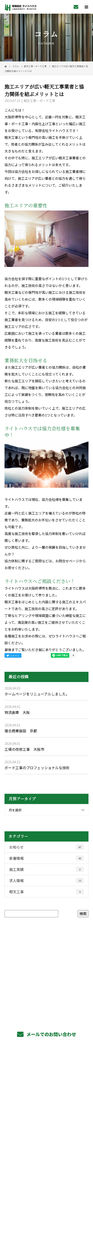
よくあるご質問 (46, 1137)
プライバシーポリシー (46, 1224)
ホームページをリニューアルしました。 (37, 694)
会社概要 (46, 1147)
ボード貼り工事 (46, 1085)
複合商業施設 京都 (21, 730)
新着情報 (45, 858)
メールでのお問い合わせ (50, 1034)
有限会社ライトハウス (47, 1178)
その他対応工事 (46, 1096)
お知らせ (45, 847)
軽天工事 (45, 891)
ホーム (46, 1055)
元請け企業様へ (46, 1106)
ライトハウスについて (46, 1157)
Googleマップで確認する (46, 1197)
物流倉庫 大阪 (17, 712)
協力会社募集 (46, 1126)
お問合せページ (67, 560)
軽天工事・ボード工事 (35, 66)
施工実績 (45, 869)
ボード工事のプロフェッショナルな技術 (37, 767)
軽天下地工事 (46, 1075)
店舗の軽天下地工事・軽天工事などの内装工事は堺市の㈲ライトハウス (47, 1218)
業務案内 (46, 1065)
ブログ (46, 1168)
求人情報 (45, 880)
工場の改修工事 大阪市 (24, 749)
